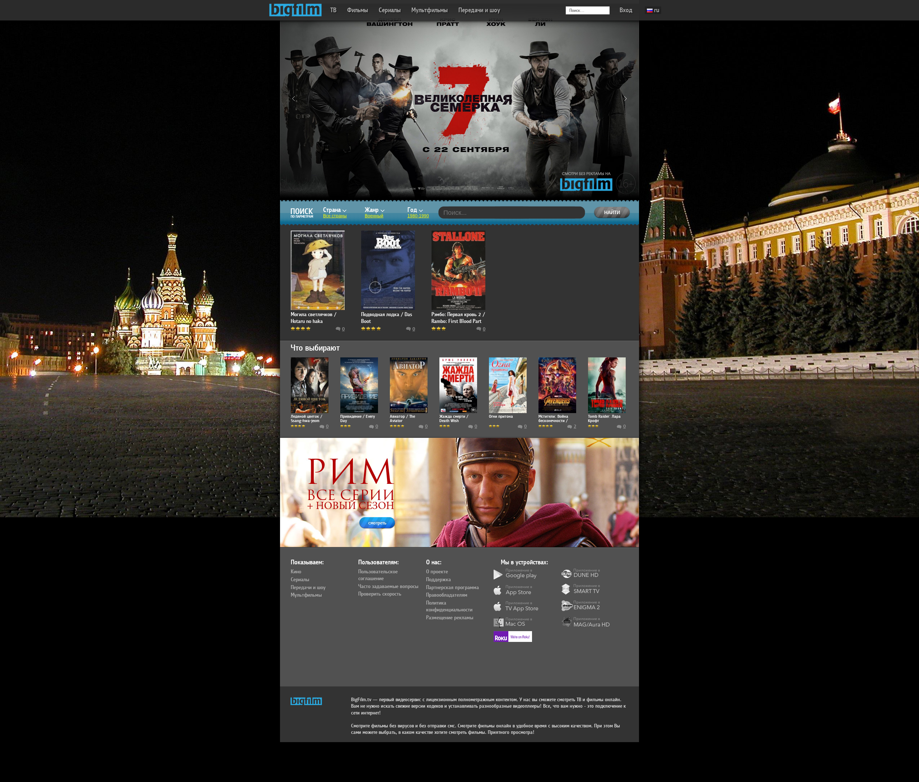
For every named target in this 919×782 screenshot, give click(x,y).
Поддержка (438, 580)
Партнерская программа (452, 587)
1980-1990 (418, 215)
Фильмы (357, 10)
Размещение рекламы (449, 618)
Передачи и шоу (479, 10)
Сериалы (390, 10)
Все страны (335, 215)
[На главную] (295, 10)
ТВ (333, 10)
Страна (332, 210)
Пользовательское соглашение (378, 575)
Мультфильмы (429, 10)
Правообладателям (446, 595)
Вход (626, 10)
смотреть (377, 523)
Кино (296, 572)
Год (413, 210)
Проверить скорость (379, 594)
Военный (374, 215)
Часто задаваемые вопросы (388, 586)
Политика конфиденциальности (449, 606)
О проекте (437, 572)
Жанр (373, 210)
